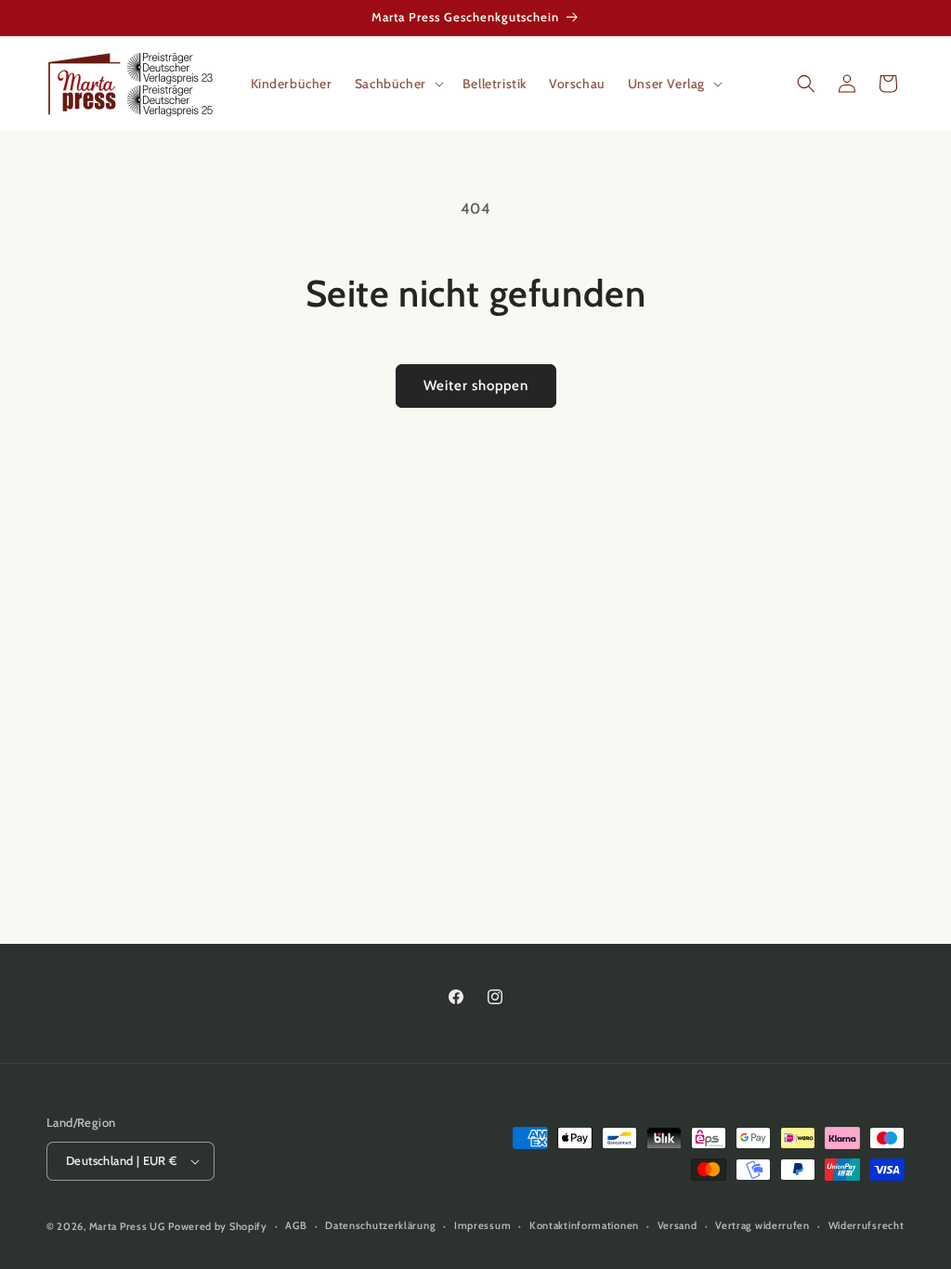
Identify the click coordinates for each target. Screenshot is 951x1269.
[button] (397, 83)
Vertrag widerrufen (762, 1225)
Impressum (482, 1225)
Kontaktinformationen (584, 1225)
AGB (295, 1225)
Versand (677, 1225)
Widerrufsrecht (866, 1225)
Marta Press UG (127, 1226)
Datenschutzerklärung (380, 1225)
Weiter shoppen (475, 385)
